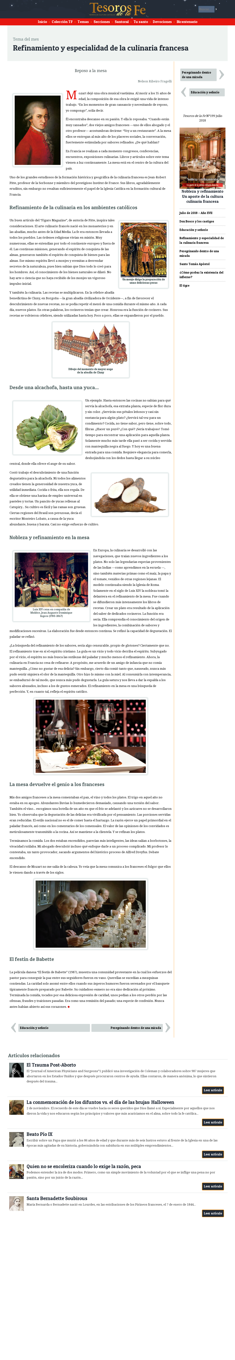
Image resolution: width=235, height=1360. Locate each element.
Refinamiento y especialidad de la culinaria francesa (202, 240)
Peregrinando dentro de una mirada (136, 1028)
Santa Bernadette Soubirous (57, 1198)
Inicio (42, 21)
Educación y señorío (34, 1028)
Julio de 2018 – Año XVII (196, 213)
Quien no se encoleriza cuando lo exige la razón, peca (84, 1166)
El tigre (184, 285)
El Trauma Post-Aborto (51, 1065)
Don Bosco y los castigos (197, 221)
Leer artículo (213, 1090)
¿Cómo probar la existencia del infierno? (201, 275)
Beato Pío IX (40, 1134)
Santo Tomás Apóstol (195, 264)
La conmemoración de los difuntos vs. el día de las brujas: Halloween (100, 1102)
